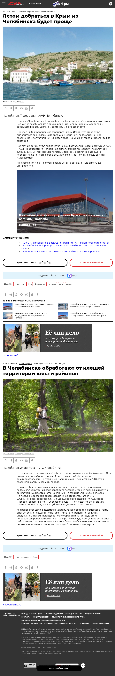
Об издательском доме (31, 614)
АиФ (22, 101)
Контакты (25, 617)
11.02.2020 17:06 (9, 11)
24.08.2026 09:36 (10, 364)
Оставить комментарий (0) (91, 263)
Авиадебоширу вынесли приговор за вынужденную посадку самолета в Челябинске (31, 315)
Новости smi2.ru (12, 355)
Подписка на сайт (93, 614)
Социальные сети (41, 617)
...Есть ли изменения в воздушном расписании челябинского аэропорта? (66, 242)
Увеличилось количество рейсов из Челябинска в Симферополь (61, 251)
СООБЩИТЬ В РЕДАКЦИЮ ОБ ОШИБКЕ (94, 624)
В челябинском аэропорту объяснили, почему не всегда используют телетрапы (88, 314)
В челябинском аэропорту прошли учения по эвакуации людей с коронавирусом (90, 305)
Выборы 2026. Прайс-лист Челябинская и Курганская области (48, 624)
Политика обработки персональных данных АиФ (43, 620)
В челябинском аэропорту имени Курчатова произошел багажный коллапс (62, 217)
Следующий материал (59, 668)
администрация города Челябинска (18, 454)
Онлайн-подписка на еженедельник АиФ (64, 614)
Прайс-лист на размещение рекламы (68, 617)
